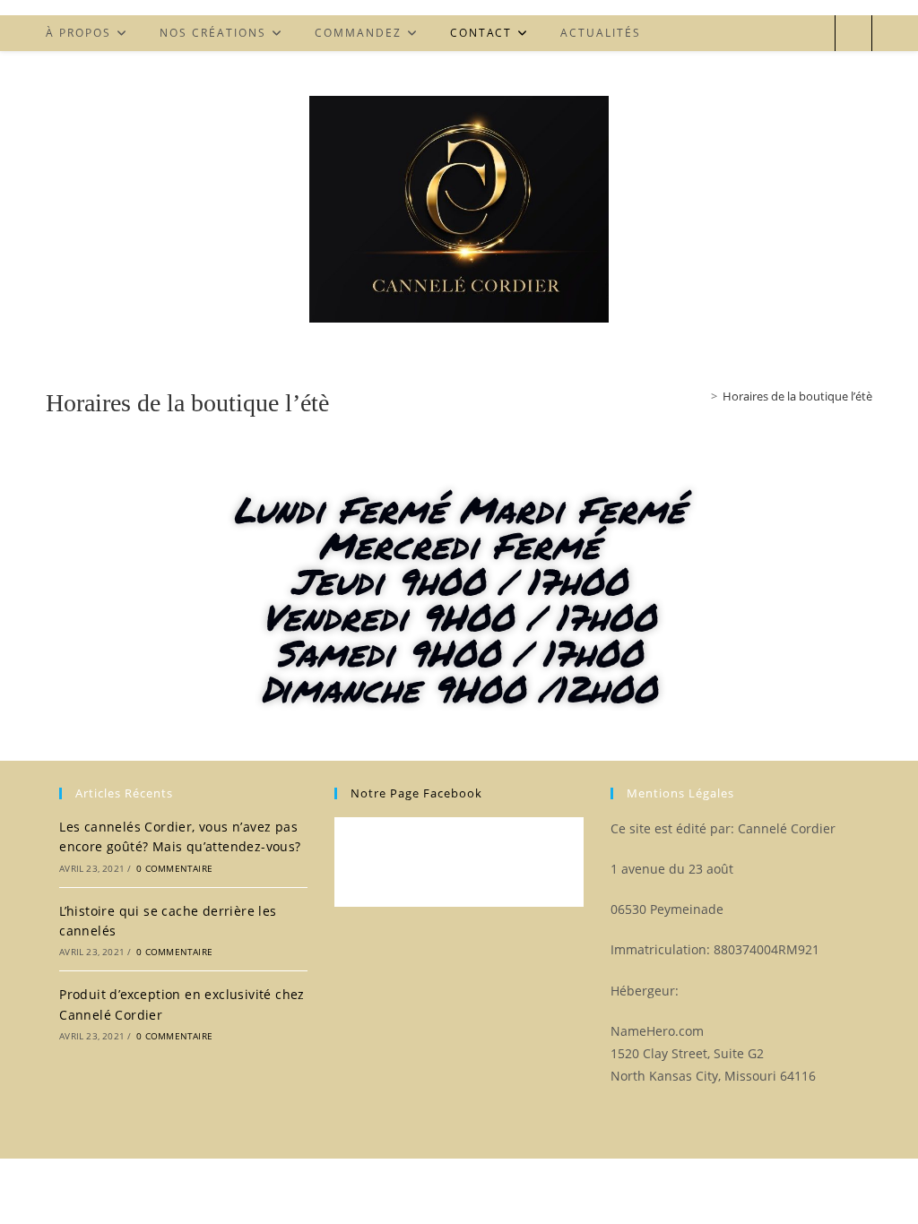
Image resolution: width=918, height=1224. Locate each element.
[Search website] (853, 34)
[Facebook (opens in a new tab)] (813, 33)
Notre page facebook (416, 793)
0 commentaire (174, 868)
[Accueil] (701, 396)
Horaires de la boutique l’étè (797, 396)
